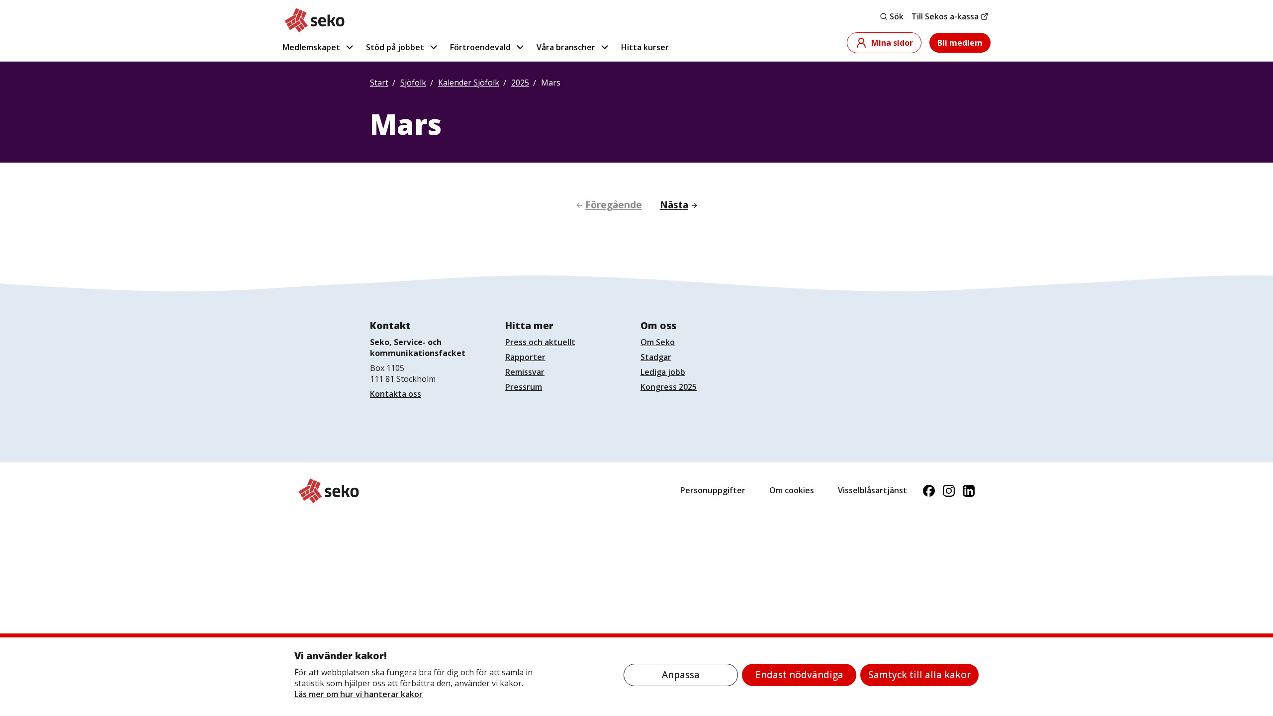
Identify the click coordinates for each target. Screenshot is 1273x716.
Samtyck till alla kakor (919, 674)
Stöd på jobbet (395, 47)
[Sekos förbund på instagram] (949, 491)
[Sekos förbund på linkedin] (969, 491)
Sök (897, 16)
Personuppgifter (712, 490)
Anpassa (681, 674)
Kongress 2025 (668, 386)
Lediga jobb (662, 371)
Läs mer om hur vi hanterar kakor (358, 694)
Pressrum (523, 386)
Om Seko (657, 342)
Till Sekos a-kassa (945, 16)
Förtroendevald (480, 47)
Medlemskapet (311, 47)
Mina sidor (892, 42)
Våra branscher (566, 47)
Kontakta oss (395, 393)
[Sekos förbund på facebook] (929, 491)
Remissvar (525, 371)
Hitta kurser (645, 47)
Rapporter (525, 357)
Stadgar (655, 357)
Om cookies (791, 490)
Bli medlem (960, 42)
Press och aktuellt (540, 342)
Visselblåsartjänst (872, 490)
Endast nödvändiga (799, 674)
